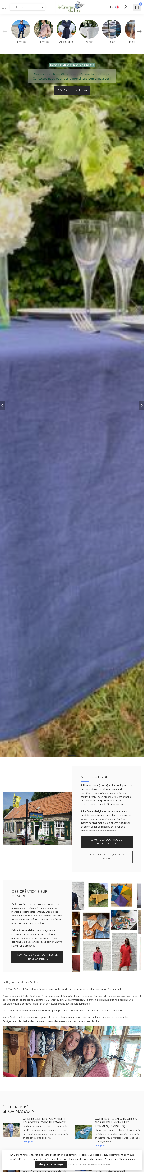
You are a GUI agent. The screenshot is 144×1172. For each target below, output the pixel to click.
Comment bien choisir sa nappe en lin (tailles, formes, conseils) (116, 1122)
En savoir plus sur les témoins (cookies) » (89, 1164)
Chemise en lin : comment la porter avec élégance (44, 1121)
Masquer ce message (51, 1164)
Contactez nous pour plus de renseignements (37, 956)
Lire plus (28, 1141)
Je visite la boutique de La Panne (107, 856)
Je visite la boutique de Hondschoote (106, 841)
